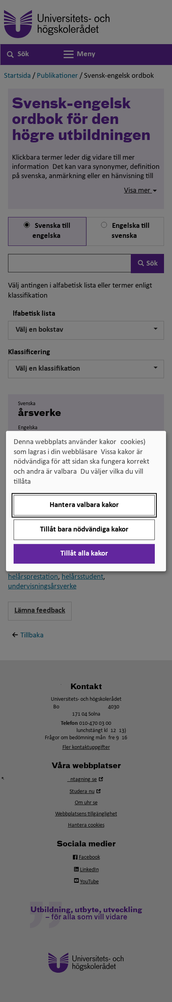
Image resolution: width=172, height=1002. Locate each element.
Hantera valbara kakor (84, 505)
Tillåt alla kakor (84, 554)
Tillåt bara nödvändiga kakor (84, 529)
